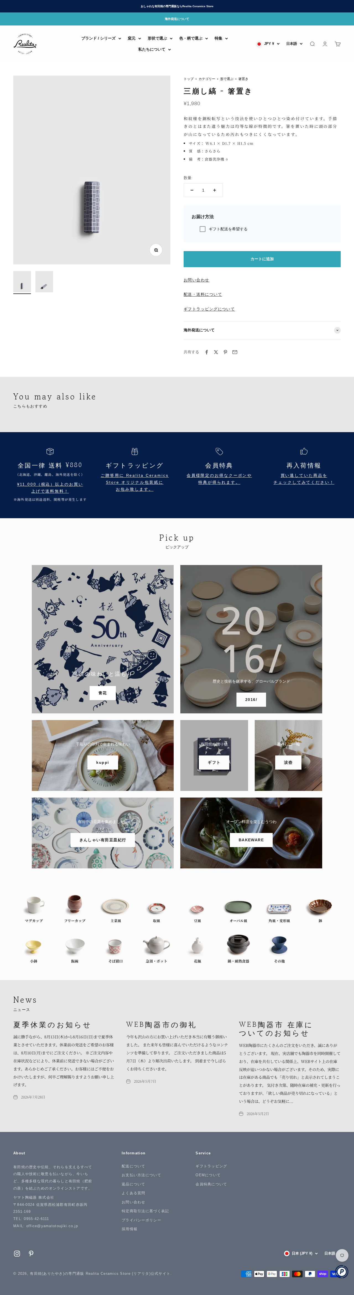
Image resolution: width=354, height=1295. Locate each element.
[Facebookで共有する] (206, 352)
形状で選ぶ (157, 38)
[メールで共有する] (235, 352)
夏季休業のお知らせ (52, 1024)
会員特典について (211, 1184)
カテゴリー (207, 79)
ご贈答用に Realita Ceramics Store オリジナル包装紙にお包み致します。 (134, 482)
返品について (133, 1184)
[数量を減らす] (192, 190)
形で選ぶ (226, 79)
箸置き (243, 79)
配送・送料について (203, 294)
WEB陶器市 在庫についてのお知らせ (276, 1028)
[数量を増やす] (215, 190)
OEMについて (208, 1175)
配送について (133, 1166)
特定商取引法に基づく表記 (145, 1211)
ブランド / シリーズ (98, 38)
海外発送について (177, 18)
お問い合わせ (196, 280)
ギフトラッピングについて (209, 309)
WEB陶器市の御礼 (161, 1024)
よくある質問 (133, 1193)
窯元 (132, 38)
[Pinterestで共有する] (225, 352)
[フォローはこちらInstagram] (17, 1253)
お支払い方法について (141, 1175)
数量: (188, 178)
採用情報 (129, 1229)
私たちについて (151, 49)
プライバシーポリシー (141, 1220)
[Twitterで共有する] (216, 352)
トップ (189, 79)
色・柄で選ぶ (190, 38)
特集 (218, 38)
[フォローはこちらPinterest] (31, 1253)
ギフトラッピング (211, 1166)
